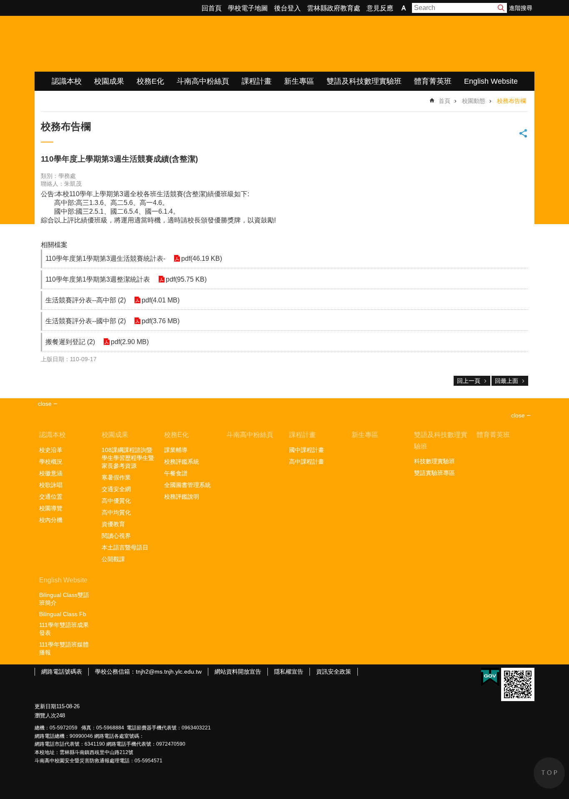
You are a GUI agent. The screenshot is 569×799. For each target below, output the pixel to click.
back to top (549, 773)
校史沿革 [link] (50, 450)
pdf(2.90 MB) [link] (130, 341)
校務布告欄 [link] (511, 100)
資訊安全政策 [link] (333, 671)
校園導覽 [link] (50, 508)
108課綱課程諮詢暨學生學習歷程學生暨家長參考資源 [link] (128, 458)
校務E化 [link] (150, 81)
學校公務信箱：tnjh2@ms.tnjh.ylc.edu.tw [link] (148, 671)
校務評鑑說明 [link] (181, 496)
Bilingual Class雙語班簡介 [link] (64, 599)
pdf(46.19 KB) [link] (201, 258)
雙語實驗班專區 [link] (434, 472)
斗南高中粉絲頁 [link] (203, 81)
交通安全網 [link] (116, 489)
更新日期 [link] (45, 706)
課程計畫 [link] (257, 81)
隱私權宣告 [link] (288, 671)
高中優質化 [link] (116, 500)
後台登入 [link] (287, 8)
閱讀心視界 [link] (116, 535)
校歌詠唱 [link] (50, 485)
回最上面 (506, 380)
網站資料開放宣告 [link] (238, 671)
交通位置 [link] (50, 496)
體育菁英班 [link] (433, 81)
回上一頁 (468, 380)
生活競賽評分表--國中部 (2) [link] (85, 321)
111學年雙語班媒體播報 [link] (64, 648)
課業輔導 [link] (175, 450)
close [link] (45, 403)
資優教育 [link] (113, 524)
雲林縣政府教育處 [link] (333, 8)
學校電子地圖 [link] (248, 8)
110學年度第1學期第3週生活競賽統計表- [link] (105, 258)
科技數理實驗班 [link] (434, 461)
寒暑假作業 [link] (116, 477)
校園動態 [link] (473, 100)
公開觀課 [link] (113, 559)
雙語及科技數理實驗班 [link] (364, 81)
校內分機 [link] (50, 520)
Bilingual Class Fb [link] (62, 614)
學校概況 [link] (50, 461)
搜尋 (501, 8)
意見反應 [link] (380, 8)
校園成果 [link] (109, 81)
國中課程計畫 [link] (306, 450)
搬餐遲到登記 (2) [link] (70, 341)
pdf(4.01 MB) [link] (161, 300)
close (518, 415)
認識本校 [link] (67, 81)
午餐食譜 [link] (175, 473)
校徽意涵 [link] (50, 473)
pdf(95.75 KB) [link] (186, 279)
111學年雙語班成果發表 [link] (64, 629)
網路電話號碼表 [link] (61, 671)
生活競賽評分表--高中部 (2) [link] (85, 300)
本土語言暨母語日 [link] (125, 547)
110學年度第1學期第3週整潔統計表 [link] (97, 279)
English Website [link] (491, 81)
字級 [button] (403, 8)
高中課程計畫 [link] (306, 461)
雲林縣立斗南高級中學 (122, 43)
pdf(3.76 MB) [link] (161, 321)
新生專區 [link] (299, 81)
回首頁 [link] (212, 8)
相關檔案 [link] (54, 244)
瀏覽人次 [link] (45, 715)
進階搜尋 (520, 8)
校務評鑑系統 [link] (181, 461)
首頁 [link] (444, 100)
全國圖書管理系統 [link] (187, 485)
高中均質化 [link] (116, 512)
